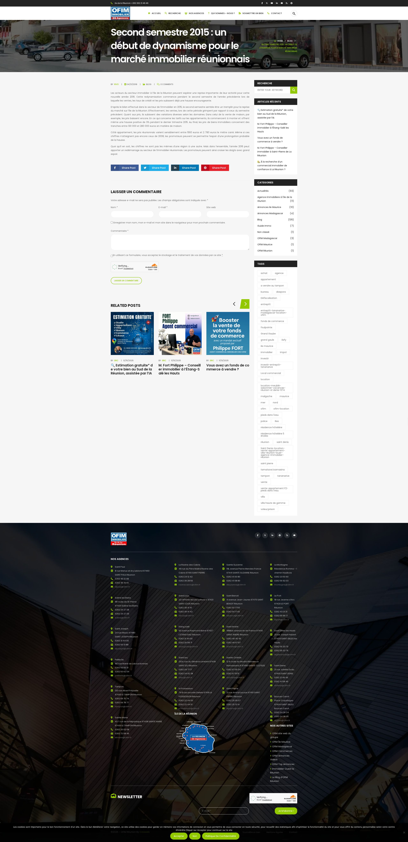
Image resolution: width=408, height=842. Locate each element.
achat (264, 273)
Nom (114, 207)
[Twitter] (267, 3)
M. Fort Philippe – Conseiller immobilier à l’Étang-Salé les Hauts (180, 369)
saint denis (283, 442)
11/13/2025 (224, 360)
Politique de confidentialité (221, 836)
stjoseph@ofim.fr (123, 648)
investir (265, 358)
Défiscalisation (269, 298)
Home (280, 41)
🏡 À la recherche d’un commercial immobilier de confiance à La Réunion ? (272, 165)
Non (195, 836)
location (265, 379)
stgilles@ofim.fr (282, 720)
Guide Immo (275, 225)
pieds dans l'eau (270, 415)
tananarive (283, 475)
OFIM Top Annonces (283, 764)
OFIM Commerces (282, 751)
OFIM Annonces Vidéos (279, 757)
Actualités (275, 190)
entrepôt (266, 304)
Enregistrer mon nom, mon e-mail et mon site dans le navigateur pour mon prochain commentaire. (169, 222)
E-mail (163, 207)
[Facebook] (262, 3)
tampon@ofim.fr (123, 706)
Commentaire (119, 231)
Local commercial (271, 373)
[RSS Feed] (287, 3)
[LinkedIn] (277, 3)
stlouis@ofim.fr (186, 615)
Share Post (129, 168)
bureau (265, 291)
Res (277, 421)
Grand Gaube (268, 333)
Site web (211, 207)
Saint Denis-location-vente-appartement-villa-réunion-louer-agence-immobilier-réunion (273, 453)
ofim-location (281, 408)
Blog (290, 41)
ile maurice (267, 346)
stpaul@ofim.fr (122, 586)
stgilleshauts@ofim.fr (285, 654)
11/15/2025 (176, 360)
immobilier (267, 352)
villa (263, 496)
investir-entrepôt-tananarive (271, 366)
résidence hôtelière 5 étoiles (272, 434)
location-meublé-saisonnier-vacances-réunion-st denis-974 (273, 388)
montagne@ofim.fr (284, 584)
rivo (116, 84)
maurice (284, 396)
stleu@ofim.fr (185, 677)
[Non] (404, 832)
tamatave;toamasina (273, 469)
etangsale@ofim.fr (188, 646)
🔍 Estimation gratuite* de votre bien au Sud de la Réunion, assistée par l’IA (132, 369)
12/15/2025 (128, 360)
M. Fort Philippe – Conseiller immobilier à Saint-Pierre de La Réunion (274, 151)
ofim (263, 408)
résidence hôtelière (271, 427)
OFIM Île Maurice (281, 741)
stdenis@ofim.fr (282, 685)
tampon (265, 475)
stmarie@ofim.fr (123, 737)
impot (283, 352)
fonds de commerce (272, 321)
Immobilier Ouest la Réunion (282, 770)
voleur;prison (268, 509)
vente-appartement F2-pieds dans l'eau (274, 489)
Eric (116, 360)
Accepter (179, 836)
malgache (266, 396)
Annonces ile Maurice (275, 207)
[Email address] (282, 3)
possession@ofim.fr (189, 708)
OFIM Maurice (275, 244)
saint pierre (267, 463)
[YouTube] (272, 3)
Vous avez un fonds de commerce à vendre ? (227, 367)
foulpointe (266, 327)
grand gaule (267, 339)
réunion (265, 442)
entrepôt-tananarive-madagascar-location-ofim (274, 313)
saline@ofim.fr (122, 617)
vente (264, 482)
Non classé (275, 232)
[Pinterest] (291, 3)
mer (263, 402)
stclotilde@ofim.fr (235, 677)
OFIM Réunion (275, 250)
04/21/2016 (132, 84)
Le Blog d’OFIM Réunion (279, 779)
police (264, 421)
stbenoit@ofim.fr (235, 615)
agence (279, 273)
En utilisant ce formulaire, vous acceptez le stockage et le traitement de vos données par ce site (168, 255)
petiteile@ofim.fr (123, 675)
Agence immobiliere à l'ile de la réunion (275, 199)
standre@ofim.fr (234, 646)
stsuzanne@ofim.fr (236, 584)
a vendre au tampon (272, 285)
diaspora (281, 291)
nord (275, 402)
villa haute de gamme (273, 503)
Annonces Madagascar (275, 213)
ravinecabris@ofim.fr (189, 584)
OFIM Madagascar (275, 238)
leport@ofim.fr (281, 619)
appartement (268, 279)
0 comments (166, 84)
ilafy (284, 339)
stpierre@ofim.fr (234, 708)
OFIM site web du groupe (280, 735)
